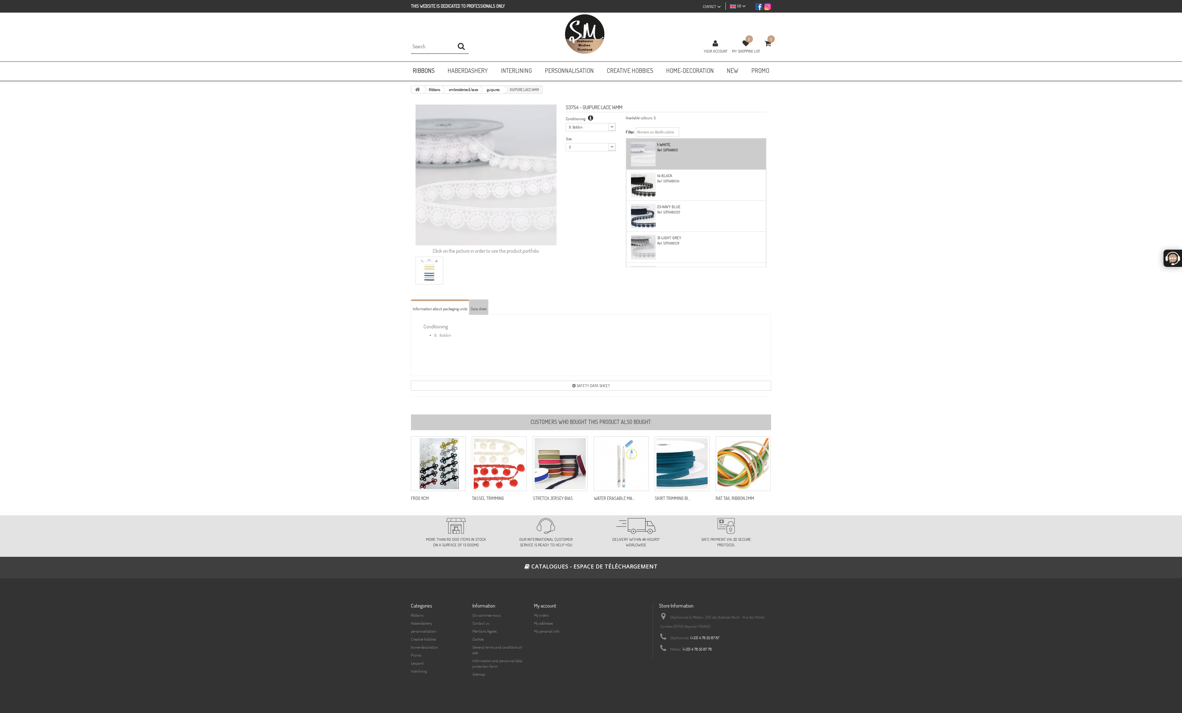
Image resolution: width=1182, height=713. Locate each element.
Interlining (419, 671)
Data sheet (479, 308)
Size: (569, 138)
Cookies (478, 639)
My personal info (547, 631)
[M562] (621, 463)
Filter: (630, 131)
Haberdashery (421, 623)
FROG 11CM (420, 498)
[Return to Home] (417, 89)
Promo (416, 655)
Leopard (417, 663)
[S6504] (560, 463)
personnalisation (423, 631)
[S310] (682, 463)
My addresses (543, 623)
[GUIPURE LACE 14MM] (429, 270)
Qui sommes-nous (486, 615)
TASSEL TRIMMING (488, 498)
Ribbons (417, 615)
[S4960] (499, 463)
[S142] (743, 463)
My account (545, 605)
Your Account (715, 51)
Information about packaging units (440, 308)
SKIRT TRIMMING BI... (673, 498)
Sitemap (478, 674)
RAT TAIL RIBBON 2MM (735, 498)
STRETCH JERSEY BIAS (553, 498)
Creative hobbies (423, 639)
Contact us (480, 623)
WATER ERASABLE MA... (614, 498)
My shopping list (746, 51)
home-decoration (424, 647)
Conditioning (576, 118)
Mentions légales (484, 631)
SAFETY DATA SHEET (593, 385)
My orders (541, 615)
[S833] (438, 463)
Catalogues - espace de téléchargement (593, 566)
